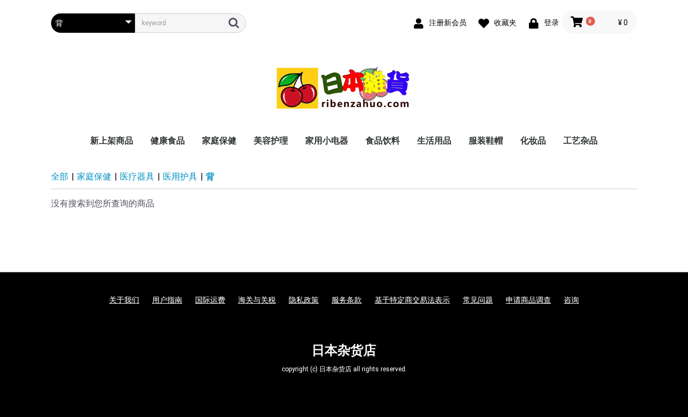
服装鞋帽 (486, 140)
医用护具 (180, 176)
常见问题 (478, 300)
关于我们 (124, 300)
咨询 (571, 300)
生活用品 (434, 140)
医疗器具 (137, 176)
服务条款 (347, 300)
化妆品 (533, 140)
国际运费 (210, 300)
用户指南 (167, 300)
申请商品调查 (528, 300)
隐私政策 (304, 300)
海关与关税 (257, 300)
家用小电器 (326, 140)
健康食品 (167, 140)
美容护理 (271, 140)
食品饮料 (383, 140)
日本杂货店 (344, 350)
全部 (59, 176)
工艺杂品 (580, 140)
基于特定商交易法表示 (412, 300)
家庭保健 (219, 140)
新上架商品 (111, 140)
